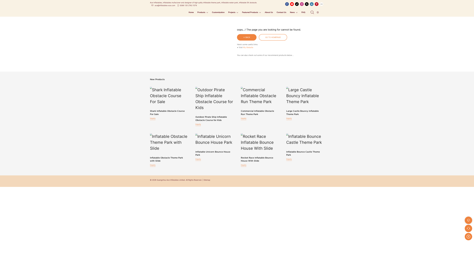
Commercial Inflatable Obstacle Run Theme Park (257, 112)
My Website (248, 47)
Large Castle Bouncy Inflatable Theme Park (302, 112)
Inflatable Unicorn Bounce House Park (212, 153)
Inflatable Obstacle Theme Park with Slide (166, 159)
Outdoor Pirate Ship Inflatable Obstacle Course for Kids (211, 118)
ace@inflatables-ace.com (165, 5)
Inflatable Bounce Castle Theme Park (303, 153)
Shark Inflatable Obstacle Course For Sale (167, 112)
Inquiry (153, 118)
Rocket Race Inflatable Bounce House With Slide (257, 159)
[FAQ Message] (468, 236)
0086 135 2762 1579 (188, 5)
